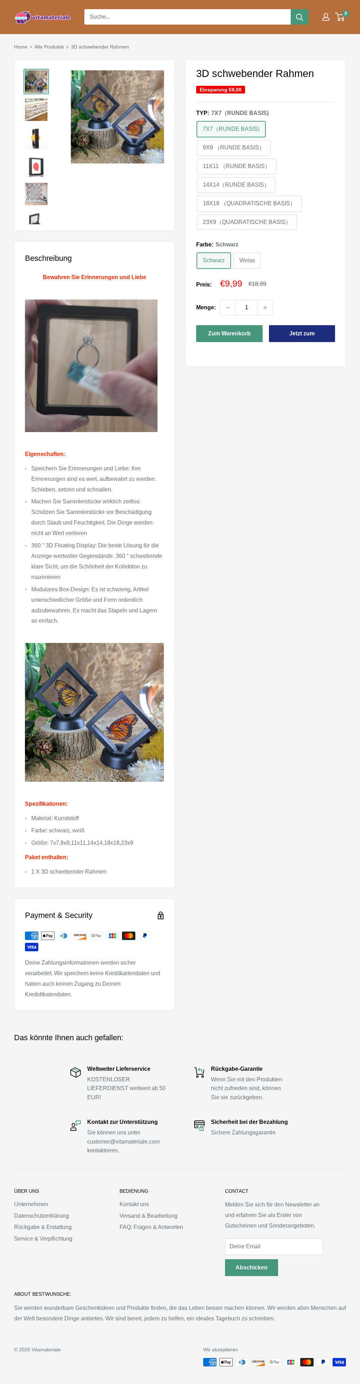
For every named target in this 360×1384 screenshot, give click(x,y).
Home (20, 47)
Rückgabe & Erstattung (43, 1227)
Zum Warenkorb (229, 333)
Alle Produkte (49, 47)
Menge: (206, 307)
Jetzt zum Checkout (302, 336)
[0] (340, 17)
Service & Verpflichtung (43, 1239)
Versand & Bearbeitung (149, 1216)
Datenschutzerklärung (41, 1216)
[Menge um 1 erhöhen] (265, 307)
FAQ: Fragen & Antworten (151, 1227)
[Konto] (325, 17)
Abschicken (252, 1267)
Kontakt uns (134, 1204)
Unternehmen (31, 1204)
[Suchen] (299, 17)
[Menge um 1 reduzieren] (227, 307)
